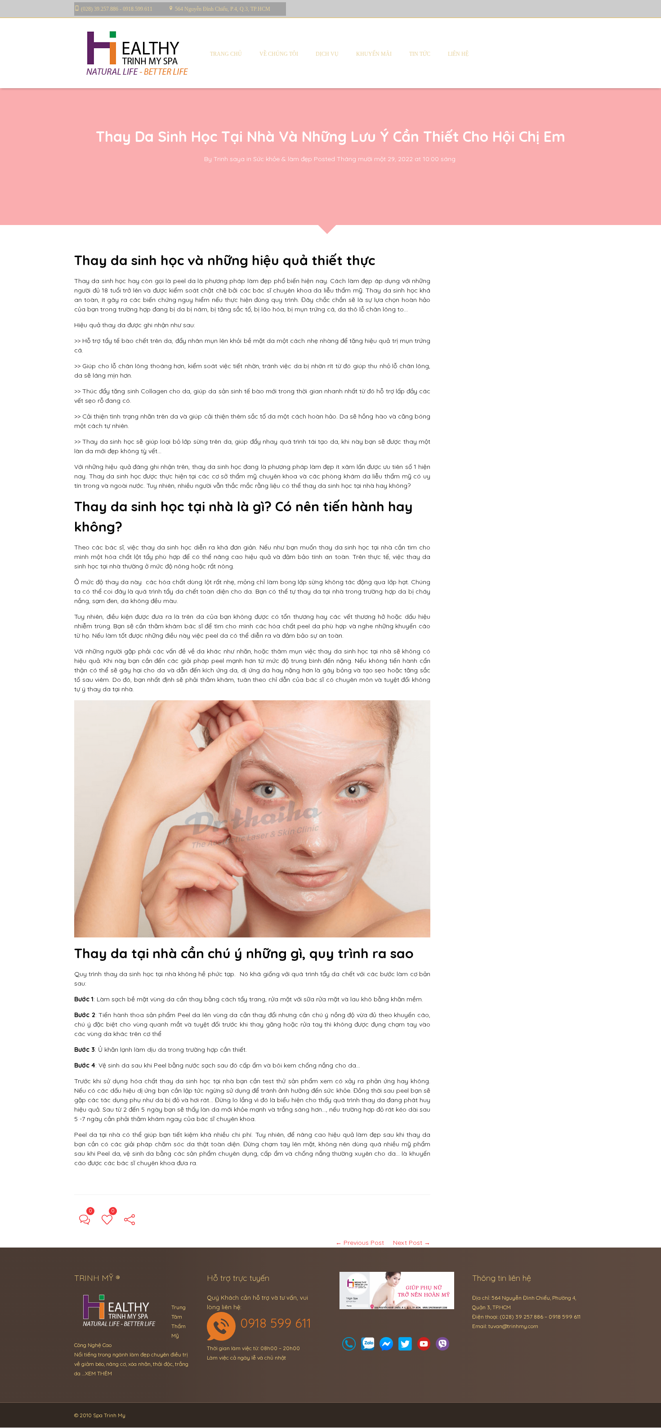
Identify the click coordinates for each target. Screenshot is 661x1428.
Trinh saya (229, 159)
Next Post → (411, 1243)
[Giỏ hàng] (367, 1346)
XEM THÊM (98, 1373)
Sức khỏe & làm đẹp (282, 159)
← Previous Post (359, 1243)
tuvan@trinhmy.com (513, 1326)
